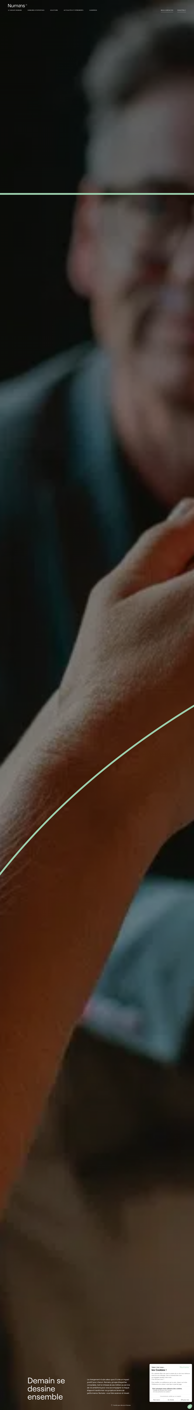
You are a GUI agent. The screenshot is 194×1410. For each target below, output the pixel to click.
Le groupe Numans (15, 10)
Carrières (93, 10)
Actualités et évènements (73, 10)
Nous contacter (167, 10)
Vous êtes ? (181, 10)
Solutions (54, 10)
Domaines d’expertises (36, 10)
